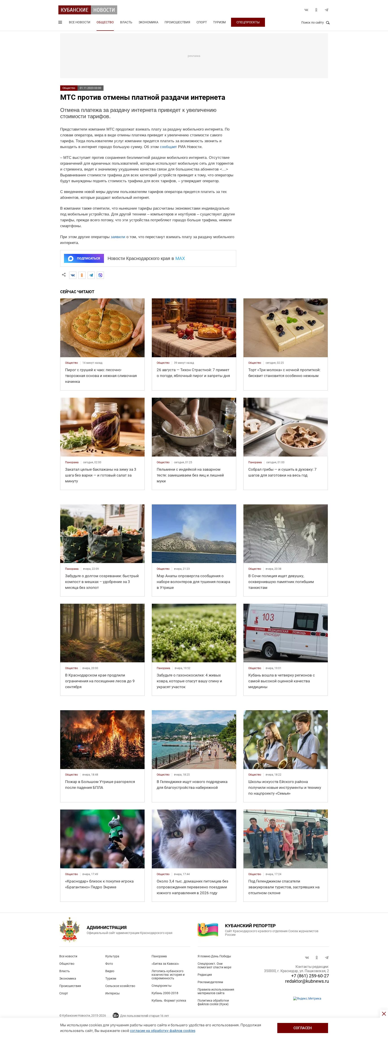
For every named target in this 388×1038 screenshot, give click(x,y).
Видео (109, 971)
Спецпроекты (248, 22)
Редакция (205, 974)
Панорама (159, 956)
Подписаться (88, 258)
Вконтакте (306, 10)
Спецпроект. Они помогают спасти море (214, 965)
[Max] (100, 275)
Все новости (79, 22)
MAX (180, 258)
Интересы (112, 993)
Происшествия (177, 22)
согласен (302, 1028)
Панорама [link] (72, 462)
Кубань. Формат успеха (169, 1000)
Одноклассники (316, 10)
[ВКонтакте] (72, 275)
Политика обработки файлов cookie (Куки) (213, 1002)
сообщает (168, 147)
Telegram (326, 10)
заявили (118, 237)
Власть (126, 22)
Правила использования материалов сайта (216, 991)
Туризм (219, 22)
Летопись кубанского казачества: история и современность (168, 974)
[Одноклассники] (82, 275)
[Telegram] (91, 275)
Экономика (148, 22)
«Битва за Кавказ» (165, 963)
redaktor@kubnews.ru (307, 981)
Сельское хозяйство (120, 986)
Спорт (201, 22)
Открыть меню (60, 23)
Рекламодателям (210, 982)
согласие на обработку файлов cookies (162, 1031)
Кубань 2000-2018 (165, 993)
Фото (109, 963)
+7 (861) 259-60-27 (310, 975)
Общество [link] (71, 362)
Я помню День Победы (214, 956)
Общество (105, 22)
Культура (112, 956)
